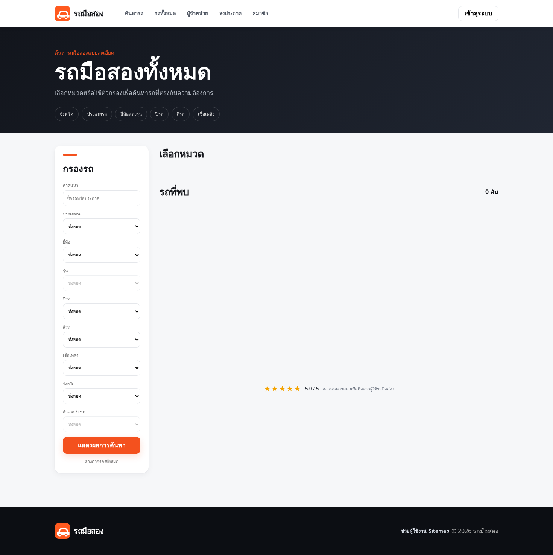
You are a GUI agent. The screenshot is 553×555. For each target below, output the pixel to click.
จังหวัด (66, 114)
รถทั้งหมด (165, 13)
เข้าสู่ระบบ (478, 13)
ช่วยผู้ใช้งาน (414, 531)
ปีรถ (159, 114)
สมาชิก (260, 13)
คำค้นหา (70, 185)
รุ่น (65, 270)
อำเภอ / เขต (74, 412)
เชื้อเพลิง (206, 114)
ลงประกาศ (230, 13)
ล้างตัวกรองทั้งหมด (101, 461)
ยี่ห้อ (66, 242)
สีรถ (180, 114)
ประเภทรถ (97, 114)
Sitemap (439, 531)
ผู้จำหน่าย (197, 13)
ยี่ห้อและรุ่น (131, 114)
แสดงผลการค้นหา (102, 445)
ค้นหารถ (134, 13)
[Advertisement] (329, 290)
